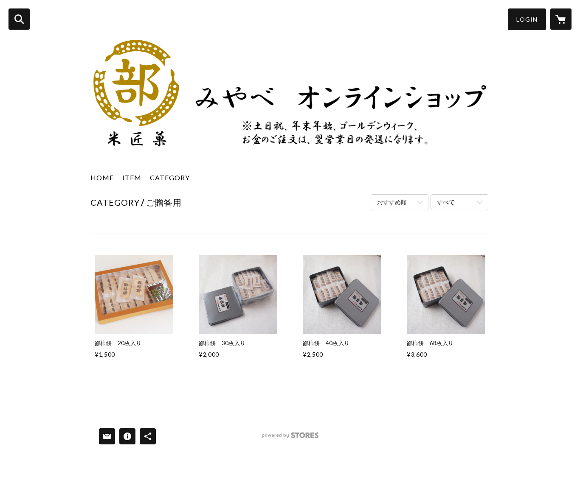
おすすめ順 (392, 202)
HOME (102, 177)
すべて (446, 202)
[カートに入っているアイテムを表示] (561, 19)
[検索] (19, 19)
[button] (527, 19)
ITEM (131, 177)
